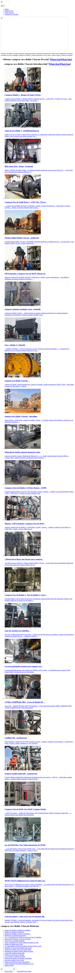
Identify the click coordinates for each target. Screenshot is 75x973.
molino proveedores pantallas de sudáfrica (17, 930)
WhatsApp (66, 59)
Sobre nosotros (9, 12)
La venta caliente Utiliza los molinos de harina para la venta (23, 946)
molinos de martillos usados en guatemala (17, 934)
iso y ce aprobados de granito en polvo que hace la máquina (23, 937)
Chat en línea (9, 971)
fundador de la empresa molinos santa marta (18, 948)
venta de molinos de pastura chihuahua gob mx (19, 963)
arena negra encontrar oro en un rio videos (18, 939)
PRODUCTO (9, 11)
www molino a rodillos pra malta (15, 956)
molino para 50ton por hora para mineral (17, 962)
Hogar (7, 9)
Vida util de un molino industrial (15, 941)
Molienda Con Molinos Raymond (15, 935)
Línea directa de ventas (24, 971)
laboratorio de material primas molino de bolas (19, 951)
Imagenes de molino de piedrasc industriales (18, 958)
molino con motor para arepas (14, 944)
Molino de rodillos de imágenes (14, 932)
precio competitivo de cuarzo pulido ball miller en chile (21, 942)
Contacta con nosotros (11, 14)
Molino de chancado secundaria (14, 955)
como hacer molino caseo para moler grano (18, 949)
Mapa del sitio (9, 965)
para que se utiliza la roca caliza (14, 960)
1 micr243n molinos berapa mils (14, 953)
